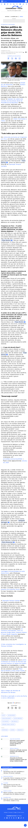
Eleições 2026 (14, 16)
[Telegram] (4, 4)
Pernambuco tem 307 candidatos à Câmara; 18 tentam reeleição (13, 772)
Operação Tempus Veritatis (8, 724)
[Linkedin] (13, 4)
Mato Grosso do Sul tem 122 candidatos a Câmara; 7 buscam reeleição (12, 786)
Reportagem (5, 729)
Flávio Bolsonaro (7, 542)
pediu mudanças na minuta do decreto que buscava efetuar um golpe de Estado (13, 661)
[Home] (14, 7)
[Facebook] (7, 4)
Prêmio (21, 16)
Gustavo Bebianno (18, 718)
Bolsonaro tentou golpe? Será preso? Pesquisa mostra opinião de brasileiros (17, 743)
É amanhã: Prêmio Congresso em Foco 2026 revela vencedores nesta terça (14, 778)
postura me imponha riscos (10, 589)
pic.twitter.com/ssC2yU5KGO (12, 459)
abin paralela (14, 721)
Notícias (7, 16)
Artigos (15, 812)
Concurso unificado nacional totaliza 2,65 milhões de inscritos (18, 751)
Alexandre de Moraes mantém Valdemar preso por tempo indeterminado (18, 759)
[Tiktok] (23, 4)
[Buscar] (26, 1)
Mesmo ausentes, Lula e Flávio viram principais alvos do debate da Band (14, 793)
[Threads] (26, 4)
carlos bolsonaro (6, 718)
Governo (12, 729)
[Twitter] (10, 4)
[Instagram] (16, 4)
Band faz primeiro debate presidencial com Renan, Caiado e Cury (14, 799)
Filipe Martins (6, 240)
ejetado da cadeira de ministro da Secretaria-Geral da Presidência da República (12, 100)
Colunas (10, 812)
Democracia (20, 729)
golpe (3, 715)
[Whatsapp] (1, 4)
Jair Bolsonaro (11, 715)
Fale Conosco (21, 812)
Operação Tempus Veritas (11, 600)
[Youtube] (20, 4)
